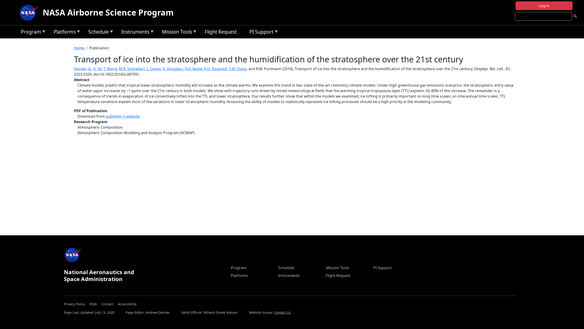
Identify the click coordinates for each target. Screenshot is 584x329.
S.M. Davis (238, 68)
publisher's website (123, 116)
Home (79, 47)
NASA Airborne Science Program (108, 12)
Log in (544, 5)
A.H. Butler (193, 68)
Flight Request (221, 32)
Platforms (63, 33)
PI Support (260, 33)
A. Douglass (173, 68)
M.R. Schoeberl (132, 68)
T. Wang (110, 68)
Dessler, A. (82, 68)
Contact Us (282, 312)
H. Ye (97, 68)
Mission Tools (176, 33)
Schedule (97, 33)
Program (29, 33)
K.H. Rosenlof (215, 68)
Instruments (134, 33)
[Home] (29, 12)
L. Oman (153, 68)
